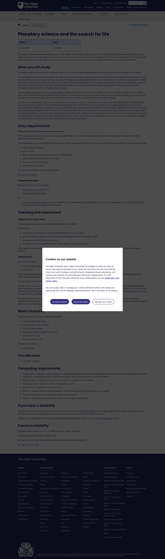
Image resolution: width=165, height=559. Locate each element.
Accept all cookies (59, 302)
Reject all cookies (81, 302)
